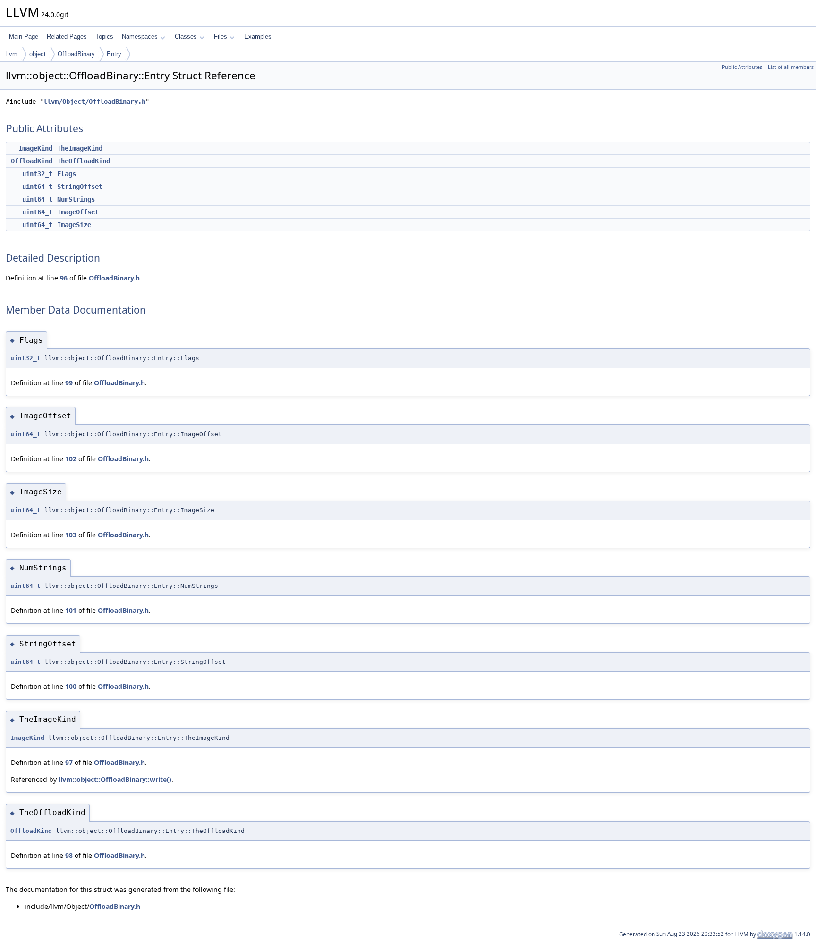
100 (70, 686)
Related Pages (67, 36)
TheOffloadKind (83, 161)
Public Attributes (742, 67)
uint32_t (37, 174)
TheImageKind (79, 148)
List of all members (791, 67)
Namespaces (140, 36)
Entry (114, 54)
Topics (104, 36)
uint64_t (37, 186)
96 (64, 277)
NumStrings (76, 199)
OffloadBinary (76, 54)
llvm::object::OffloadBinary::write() (115, 779)
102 (70, 458)
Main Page (23, 36)
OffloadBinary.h (114, 277)
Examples (258, 36)
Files (220, 36)
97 (69, 762)
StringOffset (79, 186)
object (37, 54)
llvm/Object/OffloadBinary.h (94, 101)
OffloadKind (31, 161)
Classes (186, 36)
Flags (66, 174)
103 (70, 534)
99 (69, 382)
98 (69, 855)
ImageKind (35, 148)
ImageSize (74, 225)
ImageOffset (78, 212)
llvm (11, 54)
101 (70, 610)
